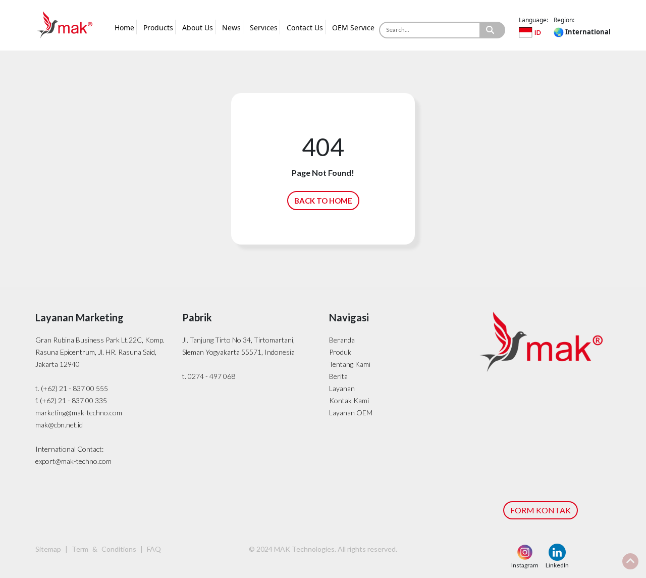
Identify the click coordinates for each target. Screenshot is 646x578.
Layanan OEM (350, 412)
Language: (533, 20)
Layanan (342, 388)
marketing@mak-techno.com (78, 412)
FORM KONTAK (540, 510)
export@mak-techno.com (73, 461)
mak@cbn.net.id (59, 424)
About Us (197, 27)
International (587, 31)
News (231, 27)
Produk (340, 352)
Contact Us (305, 27)
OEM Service (353, 27)
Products (158, 27)
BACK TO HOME (323, 200)
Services (264, 27)
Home (124, 27)
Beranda (342, 339)
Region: (564, 20)
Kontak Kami (349, 400)
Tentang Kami (349, 364)
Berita (338, 376)
